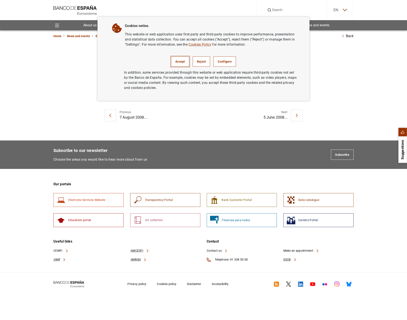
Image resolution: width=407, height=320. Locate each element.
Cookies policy (166, 284)
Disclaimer (194, 284)
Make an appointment (298, 250)
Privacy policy (136, 284)
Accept (180, 61)
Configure (225, 61)
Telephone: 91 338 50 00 (231, 259)
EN (336, 10)
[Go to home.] (75, 10)
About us (90, 25)
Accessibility (220, 284)
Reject (201, 61)
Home (57, 36)
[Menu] (57, 25)
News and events (316, 25)
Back (350, 36)
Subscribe (342, 154)
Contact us (214, 250)
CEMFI (58, 250)
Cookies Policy (199, 44)
